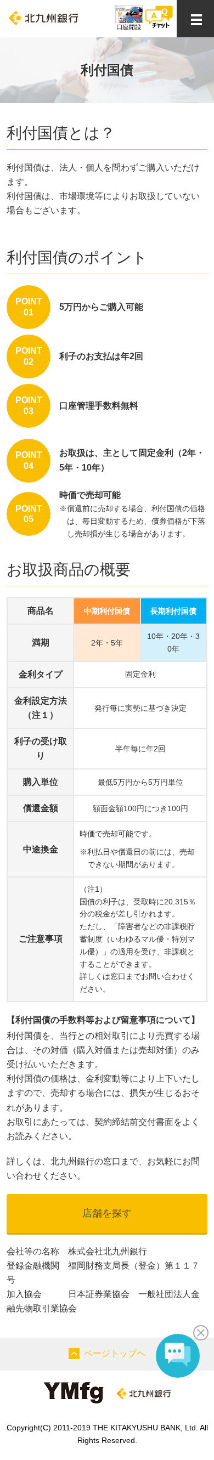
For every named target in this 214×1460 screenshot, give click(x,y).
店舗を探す (107, 1213)
